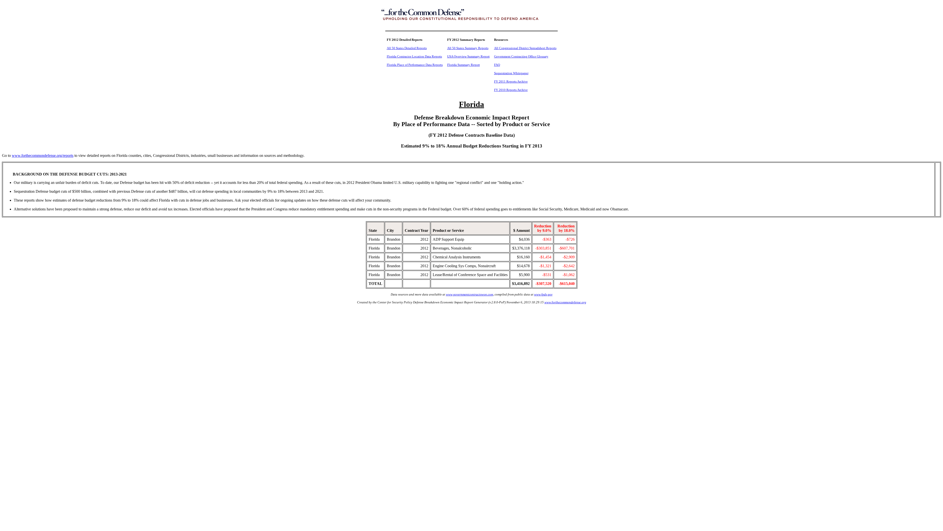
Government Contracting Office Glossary (521, 56)
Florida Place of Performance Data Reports (415, 65)
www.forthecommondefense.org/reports (42, 155)
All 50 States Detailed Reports (407, 48)
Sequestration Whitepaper (511, 73)
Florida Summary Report (463, 65)
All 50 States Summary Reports (467, 48)
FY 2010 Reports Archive (511, 90)
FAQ (497, 65)
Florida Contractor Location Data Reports (414, 56)
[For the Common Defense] (471, 25)
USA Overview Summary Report (468, 56)
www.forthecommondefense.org (565, 302)
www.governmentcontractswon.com (469, 294)
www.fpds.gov (543, 294)
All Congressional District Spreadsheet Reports (525, 48)
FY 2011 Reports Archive (511, 81)
